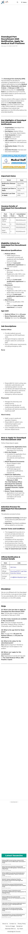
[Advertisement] (14, 20)
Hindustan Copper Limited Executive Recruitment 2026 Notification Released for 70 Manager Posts (14, 891)
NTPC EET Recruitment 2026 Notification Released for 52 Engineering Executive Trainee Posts (14, 885)
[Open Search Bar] (17, 2)
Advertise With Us (10, 928)
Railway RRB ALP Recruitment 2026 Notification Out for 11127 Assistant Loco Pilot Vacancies (13, 898)
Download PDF (15, 571)
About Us (5, 923)
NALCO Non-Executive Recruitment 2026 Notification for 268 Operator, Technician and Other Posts (13, 868)
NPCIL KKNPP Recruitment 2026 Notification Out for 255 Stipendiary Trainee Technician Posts (13, 874)
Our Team (20, 928)
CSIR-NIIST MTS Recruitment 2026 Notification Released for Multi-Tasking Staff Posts (14, 904)
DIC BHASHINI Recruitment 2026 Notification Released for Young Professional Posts (13, 915)
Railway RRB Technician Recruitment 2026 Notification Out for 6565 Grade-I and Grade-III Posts (13, 861)
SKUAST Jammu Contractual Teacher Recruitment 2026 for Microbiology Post (12, 880)
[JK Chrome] (4, 2)
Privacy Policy (22, 923)
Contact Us (12, 923)
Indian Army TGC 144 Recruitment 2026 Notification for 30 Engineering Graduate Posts (12, 909)
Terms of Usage (10, 926)
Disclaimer (19, 926)
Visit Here (13, 567)
